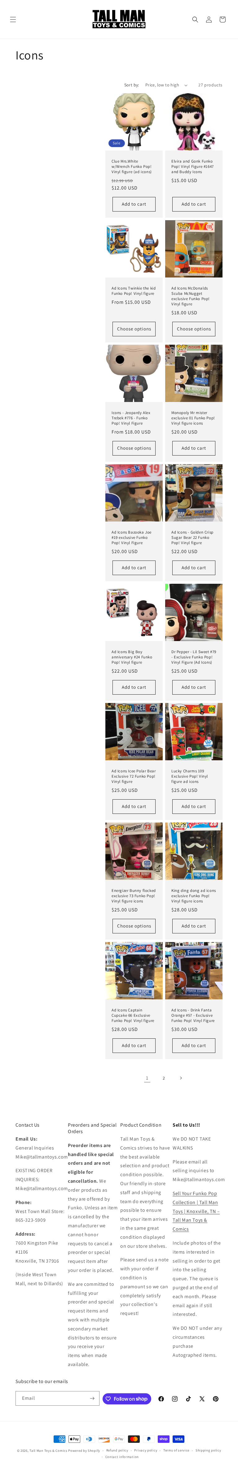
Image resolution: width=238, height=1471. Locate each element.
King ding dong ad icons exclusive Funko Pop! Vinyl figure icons (193, 896)
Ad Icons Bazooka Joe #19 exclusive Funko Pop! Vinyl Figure (132, 537)
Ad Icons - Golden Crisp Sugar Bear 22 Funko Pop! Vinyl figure (192, 537)
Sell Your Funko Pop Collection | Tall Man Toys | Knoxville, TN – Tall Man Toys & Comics (196, 1211)
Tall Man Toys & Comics (48, 1450)
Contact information (122, 1457)
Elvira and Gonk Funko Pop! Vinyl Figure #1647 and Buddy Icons (192, 166)
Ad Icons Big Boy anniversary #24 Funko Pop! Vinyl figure (132, 657)
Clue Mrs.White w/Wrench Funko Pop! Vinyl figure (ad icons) (132, 166)
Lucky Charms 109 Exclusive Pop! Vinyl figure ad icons (189, 776)
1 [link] (147, 1078)
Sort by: (131, 85)
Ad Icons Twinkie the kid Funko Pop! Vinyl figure (134, 291)
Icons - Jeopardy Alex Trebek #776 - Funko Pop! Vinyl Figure (131, 418)
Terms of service (176, 1450)
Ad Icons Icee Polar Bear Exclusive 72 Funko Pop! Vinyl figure (134, 776)
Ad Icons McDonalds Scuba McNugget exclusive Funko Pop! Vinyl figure (190, 296)
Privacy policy (145, 1450)
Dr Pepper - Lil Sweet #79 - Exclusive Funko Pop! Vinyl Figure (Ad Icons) (193, 657)
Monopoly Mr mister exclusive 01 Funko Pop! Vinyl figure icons (193, 418)
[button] (13, 19)
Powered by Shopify (84, 1450)
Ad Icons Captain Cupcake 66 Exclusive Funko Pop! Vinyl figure (133, 1015)
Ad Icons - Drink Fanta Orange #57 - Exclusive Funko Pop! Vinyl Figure (193, 1015)
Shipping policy (208, 1450)
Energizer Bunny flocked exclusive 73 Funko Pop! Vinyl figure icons (134, 896)
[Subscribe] (92, 1398)
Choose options (134, 329)
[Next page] (180, 1078)
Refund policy (117, 1450)
